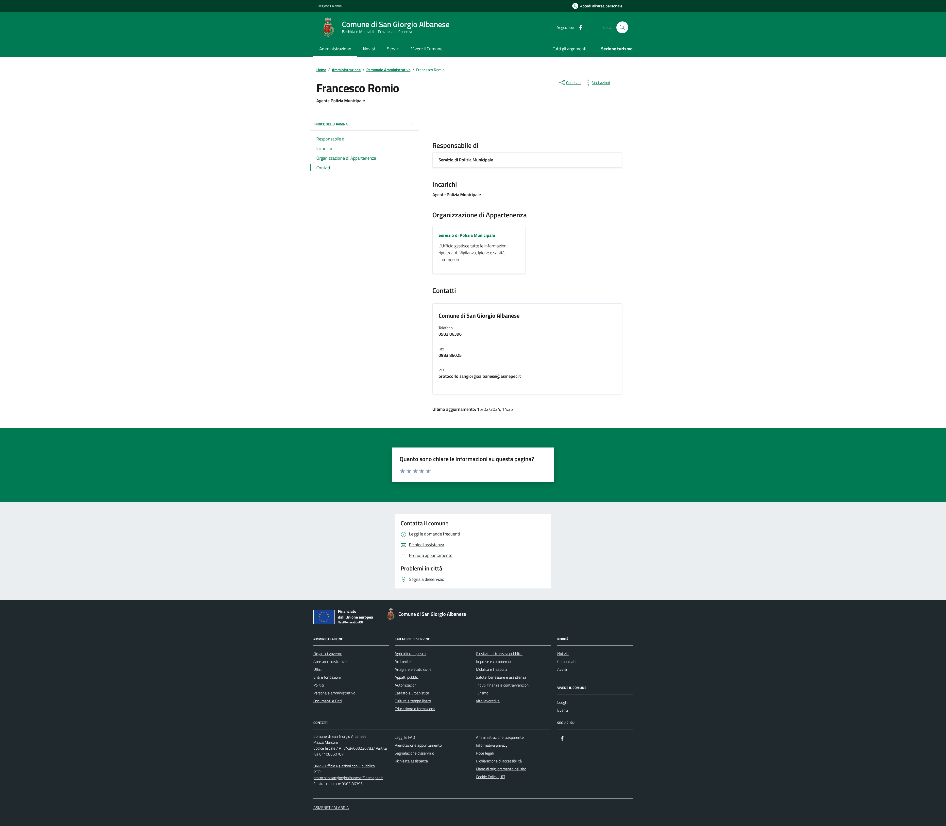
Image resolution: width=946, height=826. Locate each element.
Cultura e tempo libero (413, 701)
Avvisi (562, 669)
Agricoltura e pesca (410, 653)
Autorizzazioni (406, 685)
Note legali (485, 753)
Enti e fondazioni (327, 677)
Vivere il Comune (426, 48)
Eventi (562, 710)
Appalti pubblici (407, 677)
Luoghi (562, 702)
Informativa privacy (491, 745)
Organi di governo (327, 653)
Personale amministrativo (334, 693)
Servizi (393, 48)
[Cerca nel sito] (622, 27)
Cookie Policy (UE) (490, 777)
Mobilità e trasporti (491, 669)
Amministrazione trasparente (500, 737)
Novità (369, 48)
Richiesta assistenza (411, 761)
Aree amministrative (330, 661)
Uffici (317, 669)
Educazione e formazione (415, 709)
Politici (318, 685)
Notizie (563, 653)
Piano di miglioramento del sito (501, 769)
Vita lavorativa (488, 701)
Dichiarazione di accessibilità (499, 761)
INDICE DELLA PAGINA (331, 124)
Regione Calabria (330, 5)
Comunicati (566, 661)
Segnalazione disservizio (414, 753)
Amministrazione (335, 48)
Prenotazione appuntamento (418, 745)
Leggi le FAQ (405, 737)
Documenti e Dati (327, 701)
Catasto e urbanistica (412, 693)
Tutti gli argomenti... (571, 48)
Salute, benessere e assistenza (501, 677)
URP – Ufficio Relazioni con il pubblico (344, 766)
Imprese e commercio (493, 661)
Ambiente (403, 661)
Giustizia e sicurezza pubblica (499, 653)
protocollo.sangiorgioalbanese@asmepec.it (348, 778)
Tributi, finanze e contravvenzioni (502, 685)
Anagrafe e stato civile (413, 669)
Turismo (482, 693)
